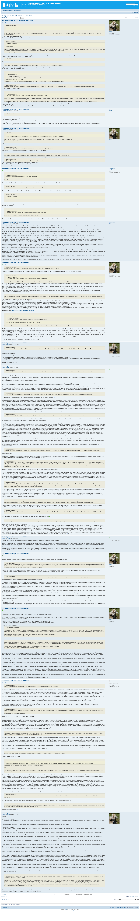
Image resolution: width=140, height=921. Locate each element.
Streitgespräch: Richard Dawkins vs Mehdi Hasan (17, 16)
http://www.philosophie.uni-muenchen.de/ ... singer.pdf (22, 310)
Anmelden (136, 12)
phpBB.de (75, 910)
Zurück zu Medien (5, 899)
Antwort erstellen (4, 17)
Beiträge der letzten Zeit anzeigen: (58, 894)
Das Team (112, 907)
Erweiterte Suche (135, 5)
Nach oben (137, 166)
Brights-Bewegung (14, 10)
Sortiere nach (73, 894)
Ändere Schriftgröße (137, 10)
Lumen (8, 223)
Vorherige (4, 894)
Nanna (8, 367)
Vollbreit (8, 22)
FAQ (132, 12)
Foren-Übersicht (6, 10)
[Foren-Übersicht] (15, 5)
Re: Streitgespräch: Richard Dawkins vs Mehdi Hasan (17, 20)
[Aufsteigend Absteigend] (88, 894)
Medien (19, 10)
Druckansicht (134, 10)
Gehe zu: (115, 899)
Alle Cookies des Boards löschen (120, 907)
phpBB (66, 909)
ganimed (8, 110)
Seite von (132, 17)
